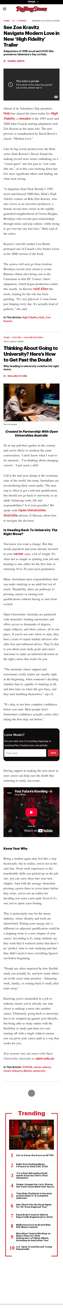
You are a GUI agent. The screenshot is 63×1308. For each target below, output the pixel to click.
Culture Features (33, 338)
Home (7, 21)
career (18, 553)
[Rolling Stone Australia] (31, 10)
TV (13, 21)
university (39, 1071)
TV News (21, 21)
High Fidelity (30, 317)
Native (27, 1071)
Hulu (7, 113)
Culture (16, 338)
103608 (27, 1067)
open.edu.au (44, 1058)
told (40, 288)
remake (24, 118)
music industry (13, 1071)
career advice (42, 1067)
